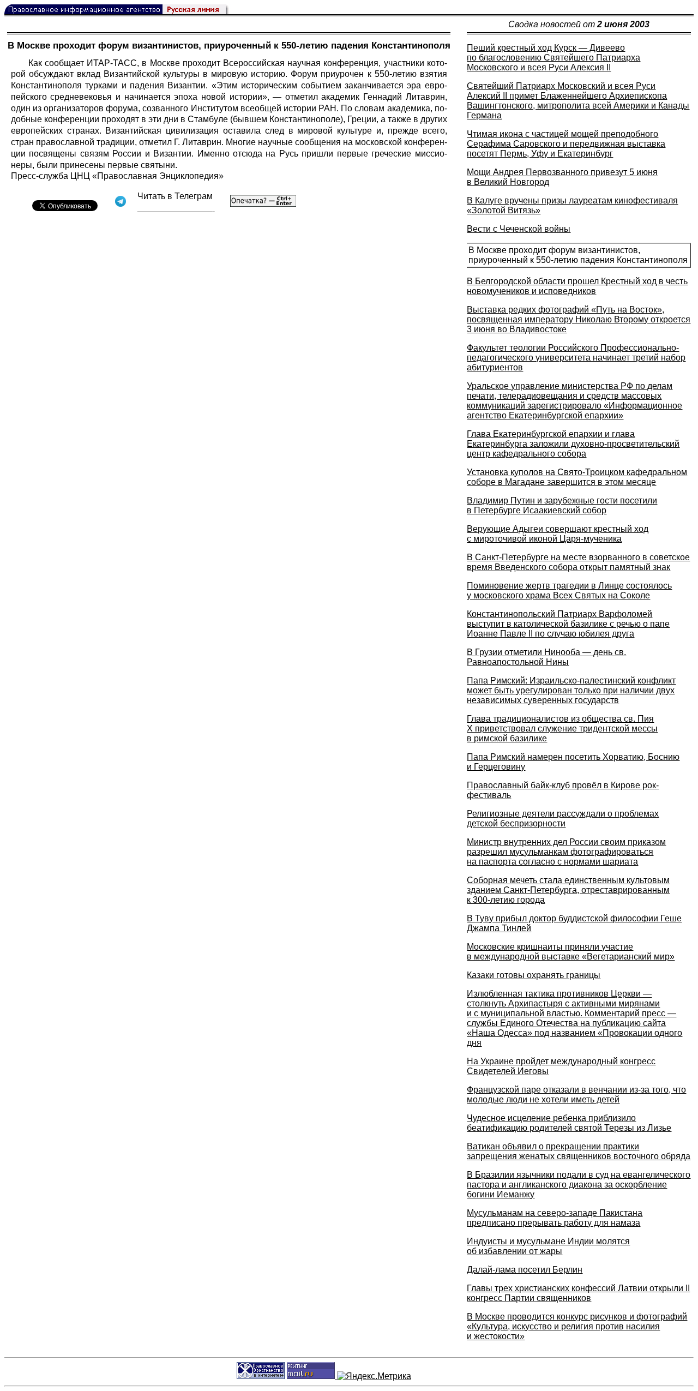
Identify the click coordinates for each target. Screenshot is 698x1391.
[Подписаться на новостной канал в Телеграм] (176, 208)
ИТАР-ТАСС (112, 63)
